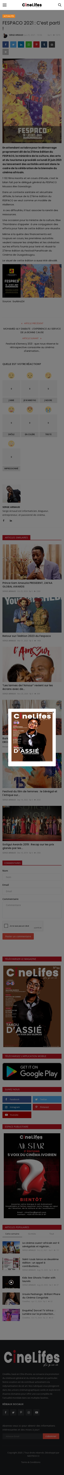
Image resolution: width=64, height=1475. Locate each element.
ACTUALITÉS (9, 16)
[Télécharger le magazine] (32, 736)
